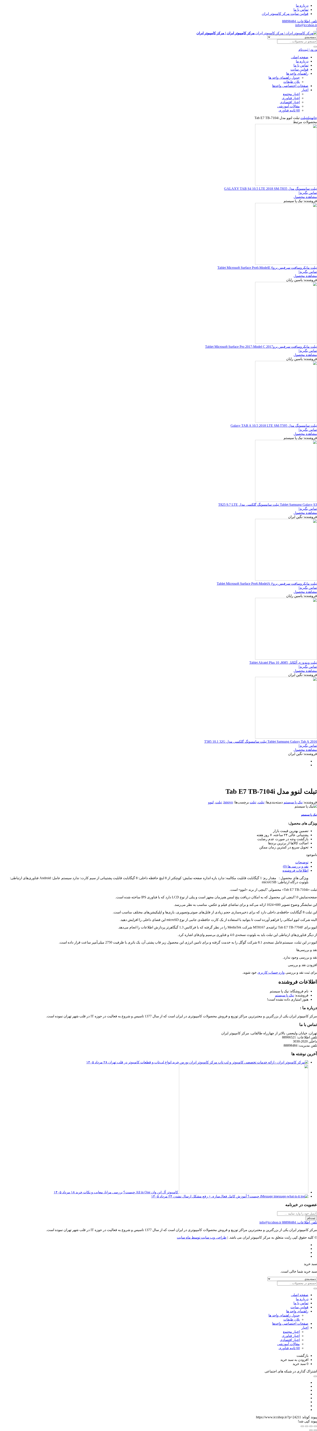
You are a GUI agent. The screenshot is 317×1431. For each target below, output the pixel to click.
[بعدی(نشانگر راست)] (311, 1430)
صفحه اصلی (299, 57)
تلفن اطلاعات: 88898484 (299, 21)
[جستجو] (315, 46)
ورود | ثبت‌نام (307, 49)
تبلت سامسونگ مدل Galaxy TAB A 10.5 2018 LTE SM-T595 (274, 425)
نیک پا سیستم (293, 802)
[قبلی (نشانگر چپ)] (315, 1430)
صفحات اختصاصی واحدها (290, 86)
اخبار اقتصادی (290, 102)
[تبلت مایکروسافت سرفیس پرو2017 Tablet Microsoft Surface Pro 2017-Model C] (286, 342)
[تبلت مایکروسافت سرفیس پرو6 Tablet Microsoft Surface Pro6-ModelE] (286, 263)
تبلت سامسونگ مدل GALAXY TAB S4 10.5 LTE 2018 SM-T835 (270, 188)
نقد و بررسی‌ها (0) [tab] (295, 866)
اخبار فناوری (291, 98)
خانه (314, 118)
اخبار (304, 90)
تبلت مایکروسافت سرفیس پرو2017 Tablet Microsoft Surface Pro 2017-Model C (261, 346)
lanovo (228, 802)
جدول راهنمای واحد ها (284, 77)
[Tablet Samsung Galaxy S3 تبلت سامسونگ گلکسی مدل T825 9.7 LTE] (286, 500)
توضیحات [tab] (301, 862)
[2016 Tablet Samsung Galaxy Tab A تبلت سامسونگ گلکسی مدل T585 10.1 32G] (286, 737)
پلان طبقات (291, 82)
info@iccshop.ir (306, 25)
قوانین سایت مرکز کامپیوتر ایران (285, 13)
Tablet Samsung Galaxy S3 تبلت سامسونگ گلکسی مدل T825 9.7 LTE (267, 504)
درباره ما (302, 5)
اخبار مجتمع (291, 94)
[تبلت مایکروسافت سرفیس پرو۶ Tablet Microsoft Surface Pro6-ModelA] (286, 579)
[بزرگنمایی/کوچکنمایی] (315, 1426)
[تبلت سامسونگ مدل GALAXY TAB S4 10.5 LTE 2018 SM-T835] (286, 184)
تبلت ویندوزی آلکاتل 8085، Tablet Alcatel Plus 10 (283, 662)
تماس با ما (300, 9)
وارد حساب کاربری (271, 972)
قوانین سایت (299, 69)
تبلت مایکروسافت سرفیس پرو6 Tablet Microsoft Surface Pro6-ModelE (267, 267)
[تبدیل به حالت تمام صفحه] (311, 1426)
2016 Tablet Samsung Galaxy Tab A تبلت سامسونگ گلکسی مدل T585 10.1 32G (260, 741)
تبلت (309, 118)
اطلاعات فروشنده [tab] (295, 870)
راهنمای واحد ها (297, 73)
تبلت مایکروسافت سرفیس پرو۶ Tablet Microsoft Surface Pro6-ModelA (267, 583)
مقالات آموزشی (288, 106)
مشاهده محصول (305, 197)
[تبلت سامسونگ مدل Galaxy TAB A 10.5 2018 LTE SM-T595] (286, 421)
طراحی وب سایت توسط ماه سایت (201, 1237)
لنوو (211, 802)
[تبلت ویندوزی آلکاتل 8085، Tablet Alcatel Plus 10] (286, 658)
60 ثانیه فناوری (289, 110)
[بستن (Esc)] (302, 1426)
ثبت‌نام (311, 1218)
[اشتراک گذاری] (306, 1426)
